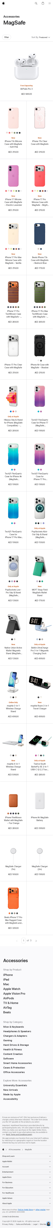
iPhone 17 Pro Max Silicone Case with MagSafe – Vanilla (13, 260)
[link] (48, 1223)
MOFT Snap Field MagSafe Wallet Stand (40, 593)
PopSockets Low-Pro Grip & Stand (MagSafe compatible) (13, 593)
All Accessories (14, 1150)
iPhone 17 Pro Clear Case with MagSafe (13, 366)
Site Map (43, 1224)
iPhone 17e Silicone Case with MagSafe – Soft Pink (13, 144)
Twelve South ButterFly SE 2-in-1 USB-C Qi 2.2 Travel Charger (40, 767)
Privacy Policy (8, 1224)
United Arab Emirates (10, 1217)
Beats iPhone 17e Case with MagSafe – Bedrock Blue (39, 260)
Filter (6, 37)
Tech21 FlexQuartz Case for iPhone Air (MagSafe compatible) (13, 476)
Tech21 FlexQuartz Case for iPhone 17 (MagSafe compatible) (39, 423)
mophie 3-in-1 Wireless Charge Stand (13, 709)
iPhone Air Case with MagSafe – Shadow (40, 366)
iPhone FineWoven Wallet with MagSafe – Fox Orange (13, 820)
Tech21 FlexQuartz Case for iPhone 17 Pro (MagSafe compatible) (39, 476)
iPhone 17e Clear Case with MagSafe (39, 142)
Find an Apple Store (25, 1210)
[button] (36, 3)
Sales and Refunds (23, 1224)
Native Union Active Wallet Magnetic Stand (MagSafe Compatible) (13, 651)
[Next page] (36, 940)
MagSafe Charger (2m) (40, 867)
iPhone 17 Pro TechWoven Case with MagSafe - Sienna (13, 314)
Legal (35, 1224)
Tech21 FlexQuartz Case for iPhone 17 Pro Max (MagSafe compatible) (13, 534)
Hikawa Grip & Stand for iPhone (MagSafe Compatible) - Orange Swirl (13, 423)
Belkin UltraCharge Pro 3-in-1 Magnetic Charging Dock (40, 651)
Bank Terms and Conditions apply (19, 1135)
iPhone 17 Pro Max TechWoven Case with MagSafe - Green (40, 314)
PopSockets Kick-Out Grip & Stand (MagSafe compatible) (40, 534)
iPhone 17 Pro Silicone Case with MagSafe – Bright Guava (40, 202)
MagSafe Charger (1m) (13, 867)
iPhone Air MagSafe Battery (39, 818)
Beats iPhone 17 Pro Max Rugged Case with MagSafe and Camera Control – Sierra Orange (13, 920)
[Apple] (3, 1149)
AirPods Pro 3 (26, 89)
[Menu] (49, 3)
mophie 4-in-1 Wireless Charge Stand (13, 767)
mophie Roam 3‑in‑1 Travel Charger (40, 707)
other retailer (40, 1210)
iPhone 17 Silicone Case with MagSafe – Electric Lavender (13, 202)
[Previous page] (16, 940)
